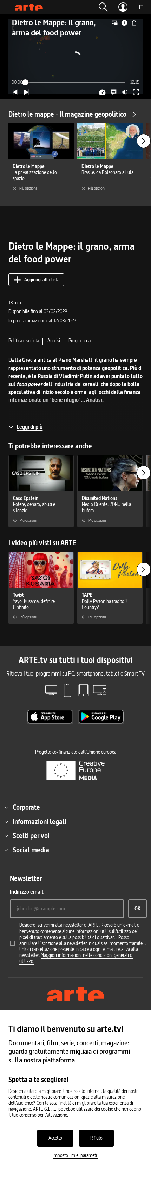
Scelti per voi (31, 835)
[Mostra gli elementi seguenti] (144, 141)
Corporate (26, 807)
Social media (31, 850)
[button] (103, 7)
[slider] (76, 82)
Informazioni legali (39, 821)
